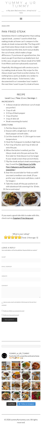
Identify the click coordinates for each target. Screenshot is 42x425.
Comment (5, 285)
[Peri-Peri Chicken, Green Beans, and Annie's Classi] (26, 365)
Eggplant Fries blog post (23, 218)
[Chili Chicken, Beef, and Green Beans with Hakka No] (36, 395)
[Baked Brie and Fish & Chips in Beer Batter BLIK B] (26, 395)
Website (4, 276)
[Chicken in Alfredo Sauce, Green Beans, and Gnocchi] (16, 395)
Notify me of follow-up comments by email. (13, 311)
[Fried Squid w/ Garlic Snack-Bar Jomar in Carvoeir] (16, 375)
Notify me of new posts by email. (11, 315)
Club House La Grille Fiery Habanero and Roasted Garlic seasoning (21, 167)
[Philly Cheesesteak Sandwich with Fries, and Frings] (36, 375)
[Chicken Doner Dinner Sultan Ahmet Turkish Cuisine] (16, 365)
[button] (11, 199)
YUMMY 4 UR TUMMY (21, 4)
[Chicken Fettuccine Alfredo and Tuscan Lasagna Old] (6, 385)
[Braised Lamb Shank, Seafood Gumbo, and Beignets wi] (6, 375)
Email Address (7, 266)
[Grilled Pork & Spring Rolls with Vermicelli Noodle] (6, 395)
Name (4, 257)
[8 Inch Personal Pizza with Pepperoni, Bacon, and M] (36, 365)
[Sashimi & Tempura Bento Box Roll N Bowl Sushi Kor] (6, 365)
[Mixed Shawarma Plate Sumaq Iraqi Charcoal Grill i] (36, 385)
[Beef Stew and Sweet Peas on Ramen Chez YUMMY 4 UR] (26, 375)
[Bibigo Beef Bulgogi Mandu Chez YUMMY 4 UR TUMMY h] (26, 385)
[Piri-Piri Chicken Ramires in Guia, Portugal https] (16, 385)
